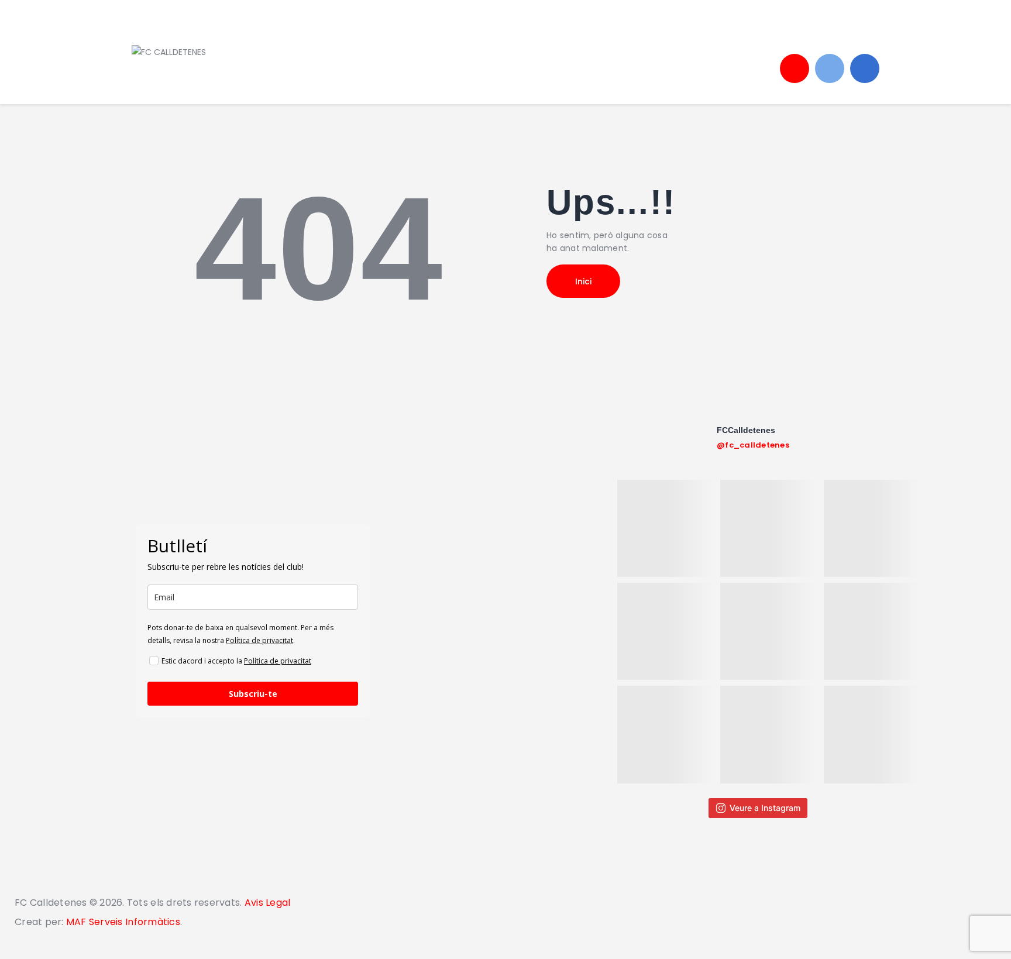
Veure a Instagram (765, 808)
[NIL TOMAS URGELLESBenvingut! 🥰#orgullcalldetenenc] (872, 528)
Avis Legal (266, 902)
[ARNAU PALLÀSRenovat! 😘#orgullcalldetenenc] (872, 734)
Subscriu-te (253, 693)
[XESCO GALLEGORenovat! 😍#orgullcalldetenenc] (768, 528)
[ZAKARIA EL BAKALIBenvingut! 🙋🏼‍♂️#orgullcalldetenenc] (665, 528)
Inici (583, 281)
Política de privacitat (259, 640)
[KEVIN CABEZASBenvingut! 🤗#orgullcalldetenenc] (768, 734)
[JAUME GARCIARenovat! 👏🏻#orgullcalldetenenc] (665, 734)
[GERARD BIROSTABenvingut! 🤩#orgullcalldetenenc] (872, 631)
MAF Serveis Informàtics (123, 922)
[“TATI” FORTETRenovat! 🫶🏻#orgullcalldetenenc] (768, 631)
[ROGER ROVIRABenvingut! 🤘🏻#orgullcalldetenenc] (665, 631)
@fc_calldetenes (753, 445)
